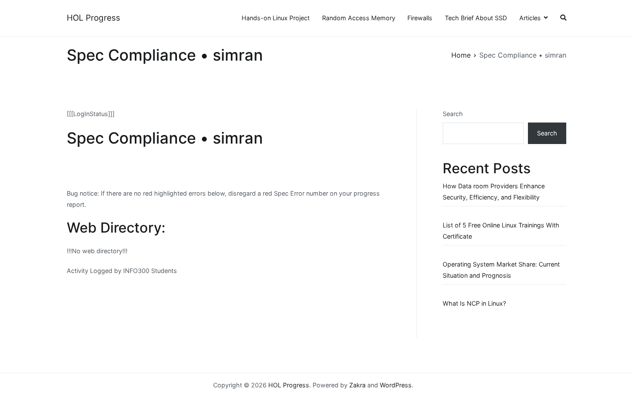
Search (453, 113)
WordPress (396, 385)
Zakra (357, 385)
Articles (530, 17)
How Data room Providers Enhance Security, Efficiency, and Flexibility (494, 191)
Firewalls (419, 17)
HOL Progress (93, 18)
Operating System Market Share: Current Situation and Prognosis (501, 270)
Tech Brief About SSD (476, 17)
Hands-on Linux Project (276, 17)
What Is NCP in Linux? (474, 303)
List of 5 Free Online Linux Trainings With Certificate (501, 230)
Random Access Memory (358, 17)
